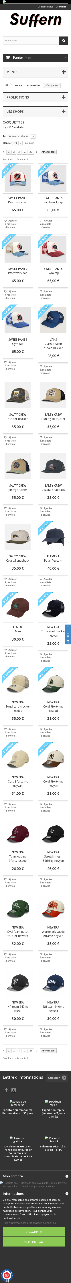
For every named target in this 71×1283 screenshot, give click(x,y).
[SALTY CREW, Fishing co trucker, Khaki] (53, 395)
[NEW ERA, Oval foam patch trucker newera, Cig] (18, 908)
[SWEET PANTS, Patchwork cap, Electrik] (53, 178)
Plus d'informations (14, 1222)
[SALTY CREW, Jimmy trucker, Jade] (18, 466)
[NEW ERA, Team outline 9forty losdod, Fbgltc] (18, 833)
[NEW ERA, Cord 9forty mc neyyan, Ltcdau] (53, 758)
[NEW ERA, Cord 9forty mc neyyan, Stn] (18, 758)
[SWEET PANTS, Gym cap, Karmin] (53, 249)
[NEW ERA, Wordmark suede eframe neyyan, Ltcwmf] (53, 908)
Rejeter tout (34, 1241)
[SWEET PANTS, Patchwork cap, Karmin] (18, 178)
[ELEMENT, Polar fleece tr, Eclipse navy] (53, 537)
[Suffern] (35, 20)
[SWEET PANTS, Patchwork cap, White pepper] (18, 249)
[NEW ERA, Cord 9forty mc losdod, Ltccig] (53, 683)
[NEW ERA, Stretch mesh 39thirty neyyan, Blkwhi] (53, 833)
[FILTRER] (68, 641)
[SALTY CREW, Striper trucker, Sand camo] (18, 395)
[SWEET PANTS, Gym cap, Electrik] (18, 320)
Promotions (17, 97)
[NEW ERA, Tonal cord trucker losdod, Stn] (18, 683)
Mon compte (13, 1176)
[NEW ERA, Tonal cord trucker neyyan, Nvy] (53, 607)
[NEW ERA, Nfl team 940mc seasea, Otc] (53, 983)
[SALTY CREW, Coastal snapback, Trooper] (53, 466)
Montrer (7, 143)
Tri (4, 136)
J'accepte (34, 1231)
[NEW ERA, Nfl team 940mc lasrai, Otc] (18, 983)
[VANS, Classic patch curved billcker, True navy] (53, 320)
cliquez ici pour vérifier (43, 1186)
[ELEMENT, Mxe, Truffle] (18, 607)
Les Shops (15, 111)
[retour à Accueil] (6, 85)
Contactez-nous (45, 7)
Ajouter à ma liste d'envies (11, 224)
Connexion (61, 7)
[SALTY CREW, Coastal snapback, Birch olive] (18, 537)
